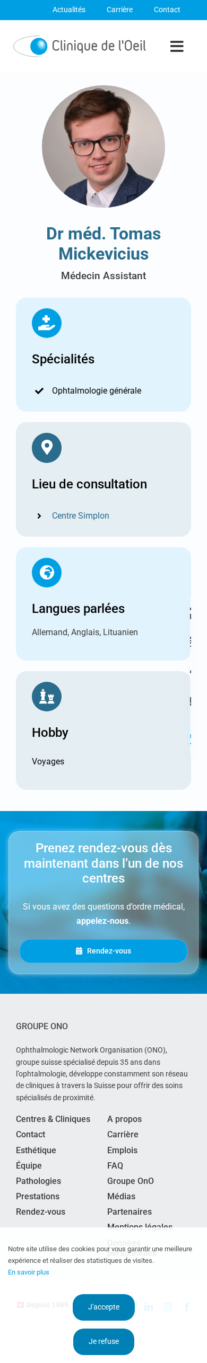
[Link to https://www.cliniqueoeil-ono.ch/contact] (190, 701)
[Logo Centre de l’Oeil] (79, 39)
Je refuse (104, 1341)
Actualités (69, 9)
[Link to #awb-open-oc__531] (190, 668)
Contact (167, 9)
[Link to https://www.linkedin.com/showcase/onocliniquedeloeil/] (190, 739)
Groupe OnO (42, 1026)
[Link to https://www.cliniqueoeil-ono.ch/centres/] (190, 613)
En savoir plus (28, 1272)
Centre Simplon (80, 516)
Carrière (120, 9)
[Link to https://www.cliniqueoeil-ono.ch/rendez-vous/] (191, 641)
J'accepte (103, 1307)
